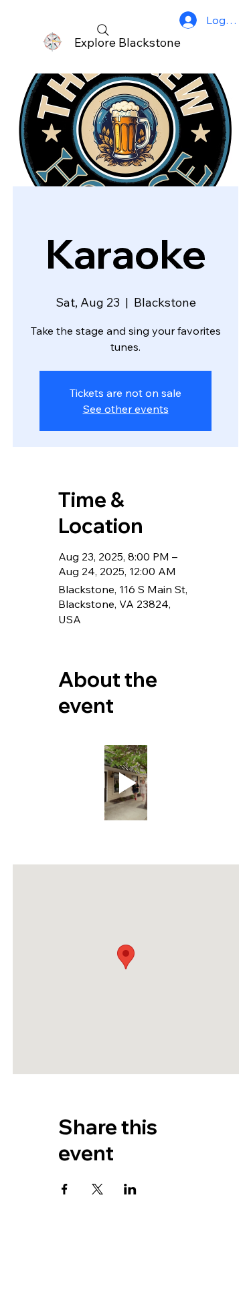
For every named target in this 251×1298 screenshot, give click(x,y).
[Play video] (125, 782)
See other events (126, 409)
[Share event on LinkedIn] (130, 1189)
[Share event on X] (97, 1189)
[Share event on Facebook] (64, 1189)
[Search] (103, 30)
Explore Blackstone (127, 42)
